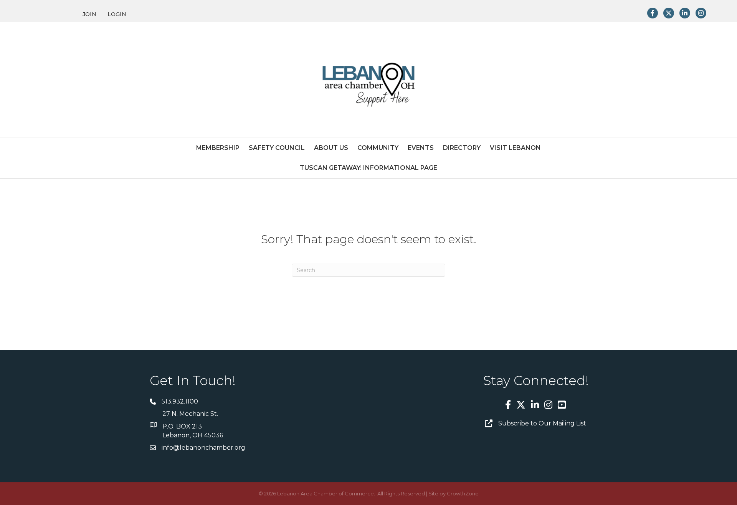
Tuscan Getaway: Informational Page (368, 167)
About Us (331, 147)
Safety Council (277, 147)
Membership (218, 147)
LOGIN (116, 14)
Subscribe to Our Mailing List (542, 423)
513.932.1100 (180, 401)
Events (421, 147)
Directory (462, 147)
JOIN (89, 14)
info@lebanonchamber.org (203, 447)
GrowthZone (463, 493)
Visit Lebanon (515, 147)
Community (377, 147)
